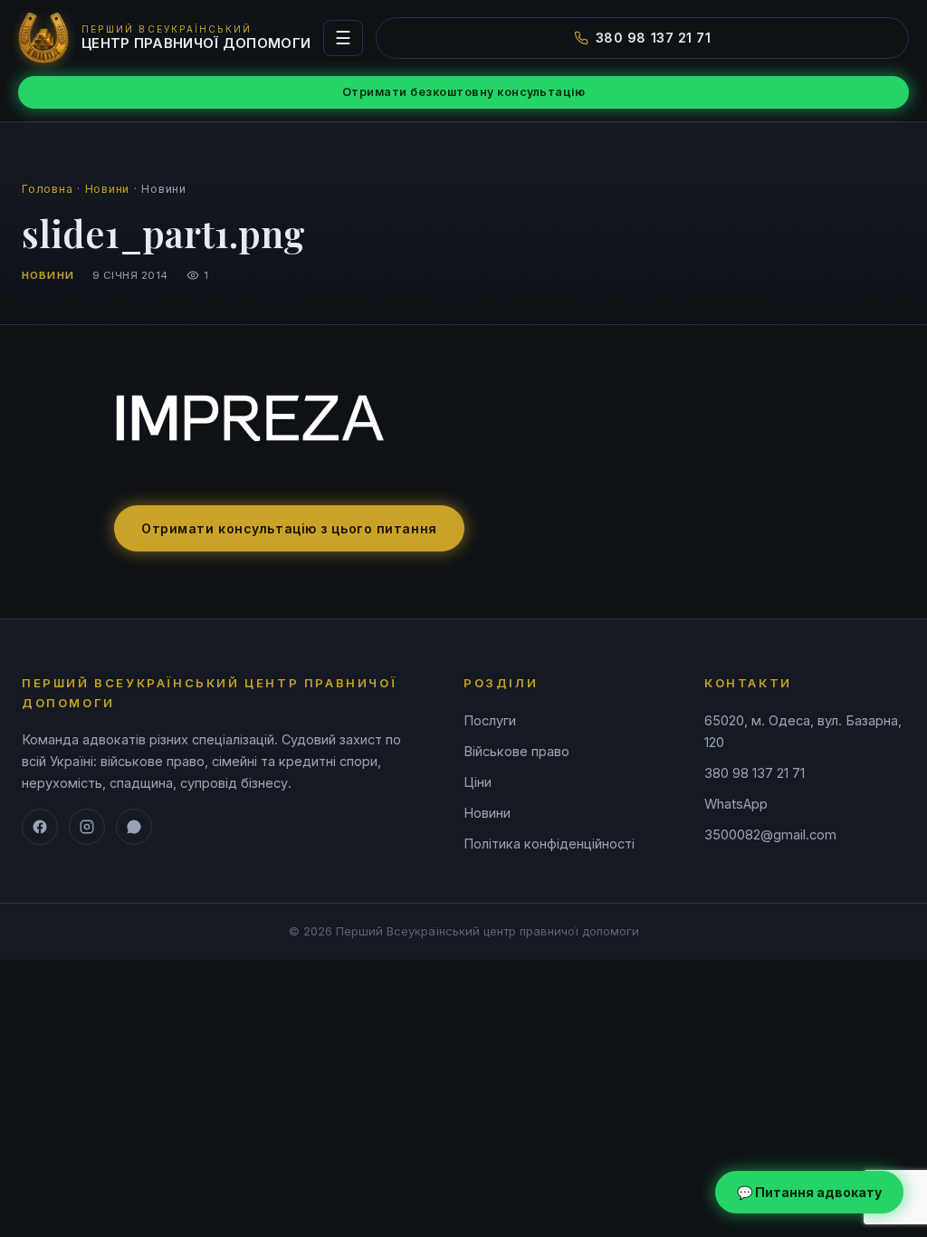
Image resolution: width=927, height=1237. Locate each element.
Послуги (490, 720)
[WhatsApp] (134, 827)
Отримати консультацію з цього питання (289, 528)
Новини (107, 189)
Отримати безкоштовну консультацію (464, 92)
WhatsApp (736, 803)
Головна (47, 189)
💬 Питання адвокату (809, 1192)
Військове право (516, 751)
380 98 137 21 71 (654, 37)
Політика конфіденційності (549, 843)
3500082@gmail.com (770, 834)
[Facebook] (40, 827)
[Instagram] (87, 827)
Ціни (478, 782)
